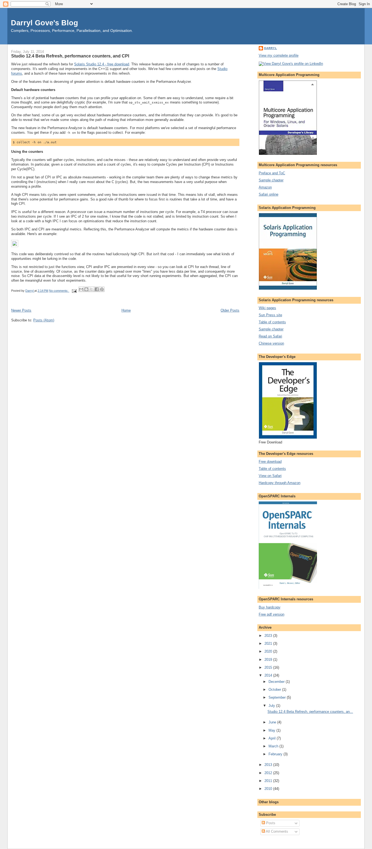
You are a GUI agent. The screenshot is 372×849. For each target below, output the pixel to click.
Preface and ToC (272, 173)
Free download (270, 462)
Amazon (265, 187)
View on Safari (270, 476)
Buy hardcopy (269, 607)
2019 (268, 660)
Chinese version (271, 343)
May (272, 730)
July (272, 706)
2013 (268, 765)
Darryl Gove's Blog (44, 23)
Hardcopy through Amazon (279, 483)
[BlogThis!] (86, 289)
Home (126, 310)
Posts (270, 823)
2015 (268, 667)
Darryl (270, 48)
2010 (268, 789)
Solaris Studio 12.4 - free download (101, 64)
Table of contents (272, 322)
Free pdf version (271, 614)
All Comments (276, 831)
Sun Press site (270, 315)
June (273, 722)
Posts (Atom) (43, 320)
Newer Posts (21, 310)
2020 (268, 651)
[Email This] (81, 289)
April (273, 738)
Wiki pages (267, 308)
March (274, 746)
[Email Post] (74, 290)
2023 (268, 636)
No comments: (59, 290)
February (276, 754)
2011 (268, 781)
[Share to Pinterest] (102, 289)
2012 (268, 773)
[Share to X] (91, 289)
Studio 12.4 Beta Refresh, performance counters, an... (310, 712)
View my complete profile (278, 55)
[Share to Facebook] (96, 289)
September (278, 697)
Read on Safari (270, 336)
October (275, 689)
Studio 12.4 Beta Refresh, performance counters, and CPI (70, 55)
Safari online (268, 194)
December (277, 682)
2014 (268, 675)
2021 (268, 643)
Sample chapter (271, 180)
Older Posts (230, 310)
